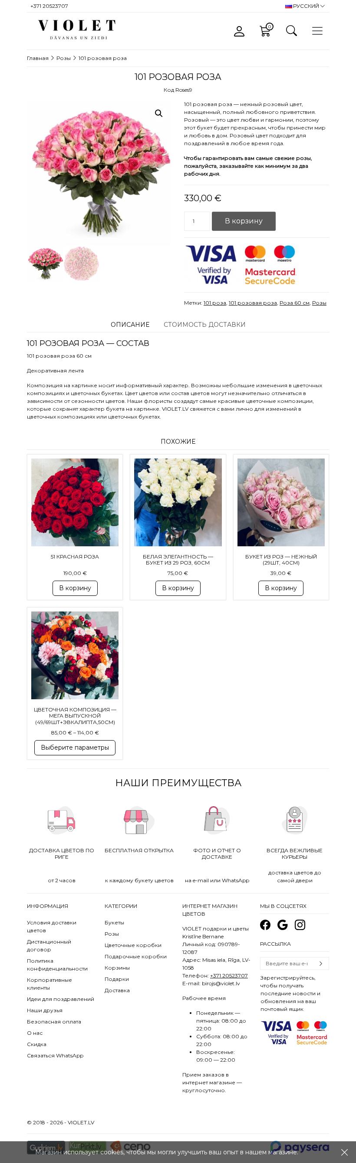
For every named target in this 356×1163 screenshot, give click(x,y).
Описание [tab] (130, 325)
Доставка (117, 990)
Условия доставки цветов (51, 926)
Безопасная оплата (54, 1021)
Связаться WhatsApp (55, 1055)
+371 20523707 (229, 975)
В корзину (244, 221)
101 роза (215, 302)
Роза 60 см (295, 302)
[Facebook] (265, 925)
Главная (38, 58)
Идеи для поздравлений (60, 999)
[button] (159, 113)
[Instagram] (300, 925)
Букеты (114, 922)
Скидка (36, 1044)
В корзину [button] (75, 588)
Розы (63, 58)
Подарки (117, 979)
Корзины (117, 967)
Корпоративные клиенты (49, 984)
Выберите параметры (75, 747)
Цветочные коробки (133, 945)
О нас (35, 1033)
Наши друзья (45, 1010)
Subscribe (321, 963)
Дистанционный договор (49, 945)
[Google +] (282, 925)
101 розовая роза (253, 302)
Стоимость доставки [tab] (205, 325)
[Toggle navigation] (317, 31)
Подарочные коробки (136, 956)
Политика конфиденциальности (57, 964)
